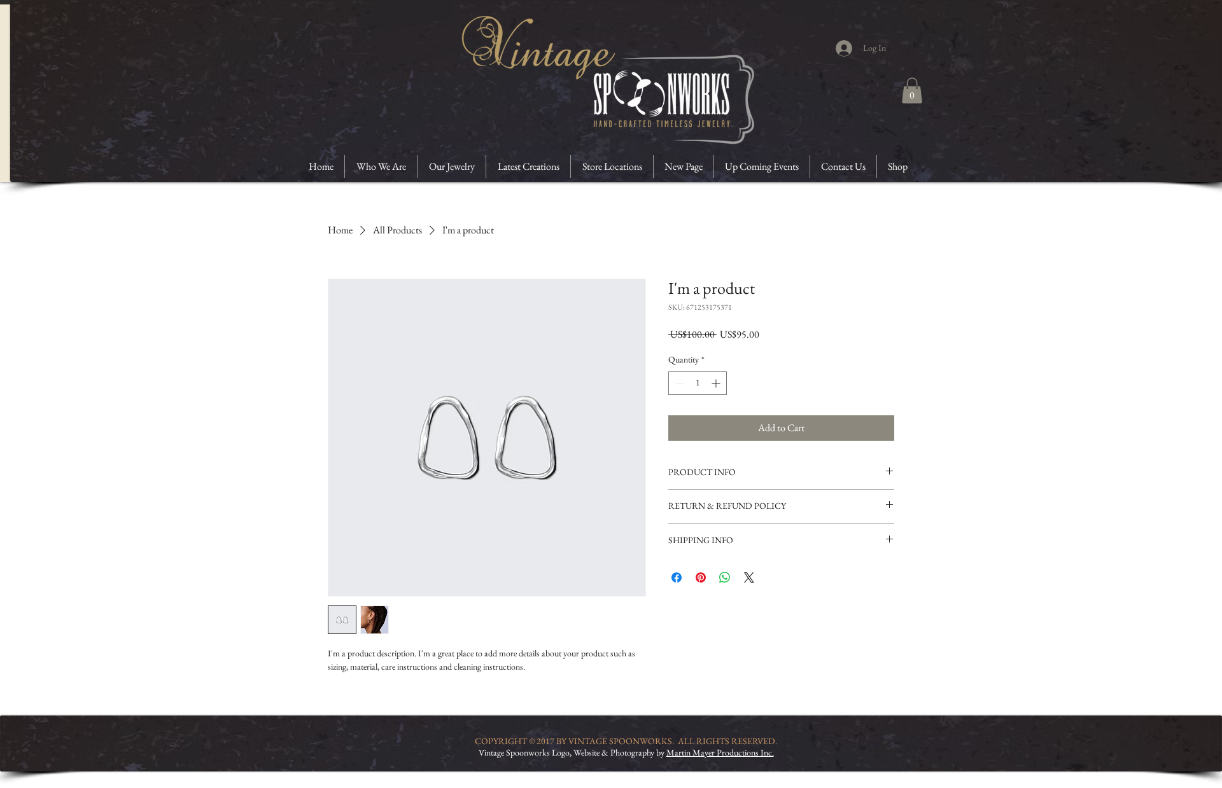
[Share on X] (749, 577)
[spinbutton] (697, 383)
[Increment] (717, 383)
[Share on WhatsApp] (725, 577)
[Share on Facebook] (676, 577)
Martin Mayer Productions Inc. (720, 752)
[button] (912, 91)
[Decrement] (678, 383)
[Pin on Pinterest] (700, 577)
